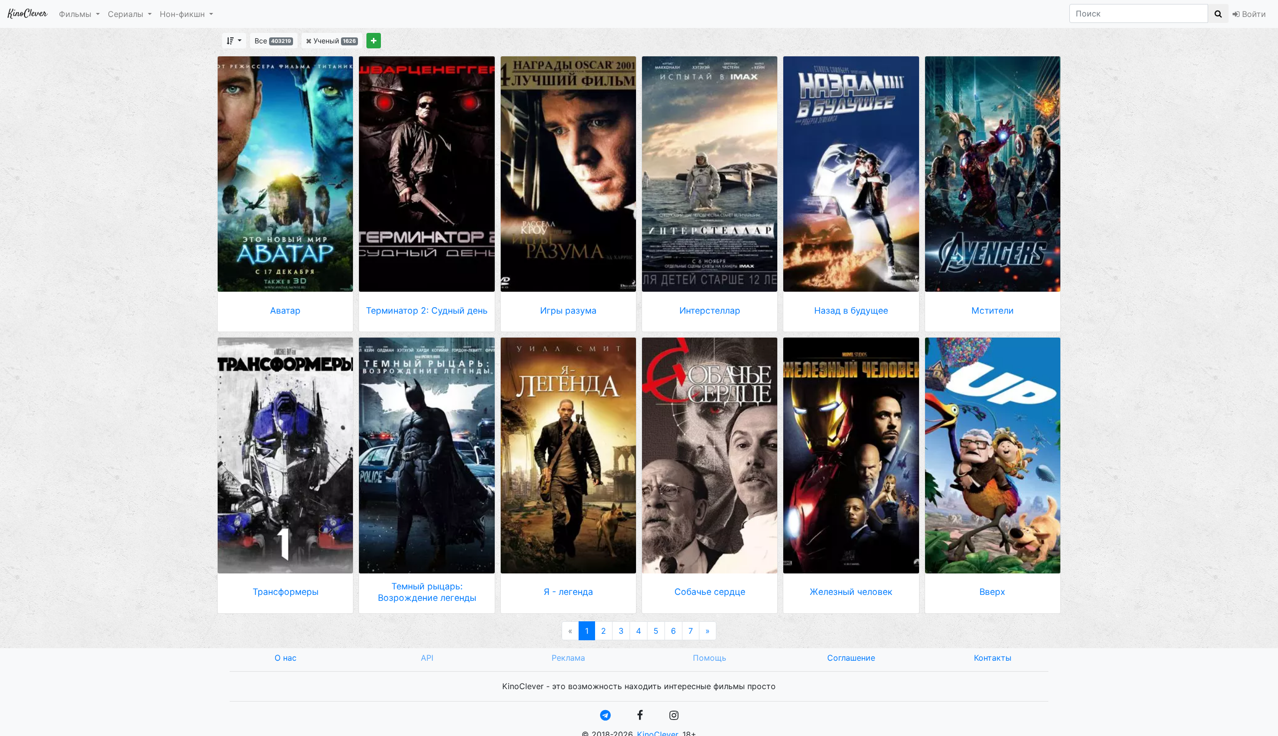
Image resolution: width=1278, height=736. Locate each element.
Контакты (992, 658)
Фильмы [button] (75, 14)
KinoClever (27, 13)
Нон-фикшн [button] (182, 14)
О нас (286, 658)
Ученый (334, 40)
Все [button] (273, 40)
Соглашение (851, 658)
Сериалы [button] (125, 14)
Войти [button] (1253, 14)
